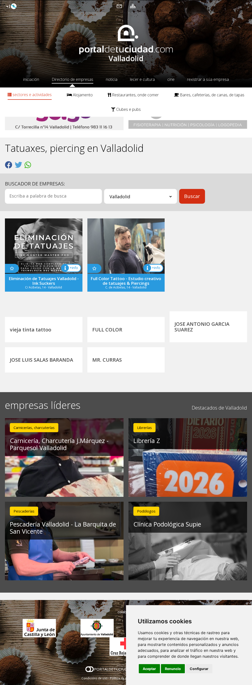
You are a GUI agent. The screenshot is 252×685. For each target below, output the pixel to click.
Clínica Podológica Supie (167, 524)
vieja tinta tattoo (30, 329)
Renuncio (173, 669)
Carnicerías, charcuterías (34, 427)
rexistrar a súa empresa (208, 79)
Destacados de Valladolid (219, 407)
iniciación (31, 79)
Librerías (144, 427)
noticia (111, 79)
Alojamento (82, 95)
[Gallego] (10, 6)
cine (170, 79)
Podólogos (146, 511)
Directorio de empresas (72, 79)
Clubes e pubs (128, 109)
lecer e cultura (142, 79)
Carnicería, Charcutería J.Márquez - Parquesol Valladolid (59, 444)
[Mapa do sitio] (133, 6)
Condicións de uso (94, 678)
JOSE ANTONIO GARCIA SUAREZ (201, 327)
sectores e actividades (32, 94)
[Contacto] (119, 6)
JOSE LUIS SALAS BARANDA (41, 360)
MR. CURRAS (107, 360)
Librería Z (146, 440)
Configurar (199, 669)
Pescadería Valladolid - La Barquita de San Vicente (63, 527)
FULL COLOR (107, 329)
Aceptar (149, 669)
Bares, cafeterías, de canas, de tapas (211, 95)
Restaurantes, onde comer (135, 95)
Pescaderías (24, 511)
